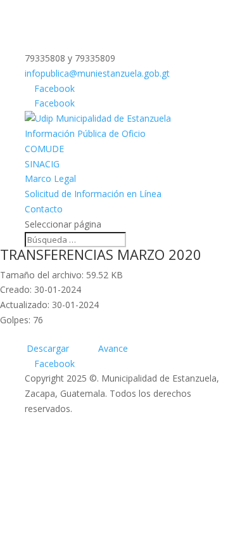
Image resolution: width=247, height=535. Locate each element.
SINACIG (42, 164)
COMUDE (44, 149)
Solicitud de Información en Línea (93, 194)
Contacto (44, 209)
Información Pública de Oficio (85, 133)
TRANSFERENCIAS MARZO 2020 (100, 254)
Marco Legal (50, 178)
